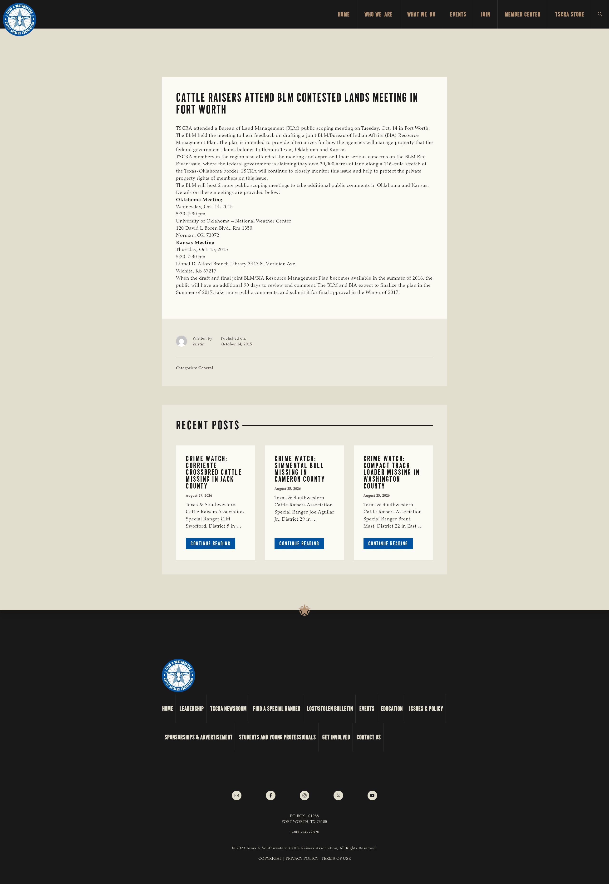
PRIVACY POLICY (302, 859)
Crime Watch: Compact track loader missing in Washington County (391, 472)
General (205, 368)
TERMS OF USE (336, 859)
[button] (600, 14)
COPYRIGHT (270, 859)
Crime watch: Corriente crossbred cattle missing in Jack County (214, 472)
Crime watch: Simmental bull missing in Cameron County (300, 469)
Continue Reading (213, 544)
